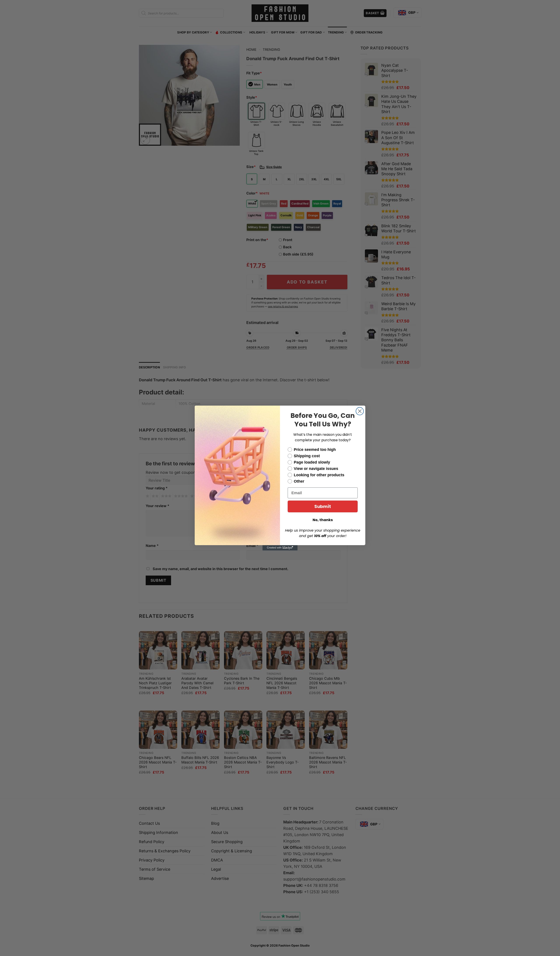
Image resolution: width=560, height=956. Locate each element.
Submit (322, 506)
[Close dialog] (360, 411)
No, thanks (323, 519)
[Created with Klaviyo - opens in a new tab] (280, 547)
